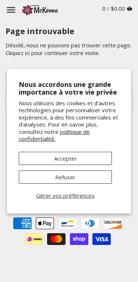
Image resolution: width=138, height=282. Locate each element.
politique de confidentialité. (54, 135)
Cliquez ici (18, 52)
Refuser (65, 177)
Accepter (65, 158)
